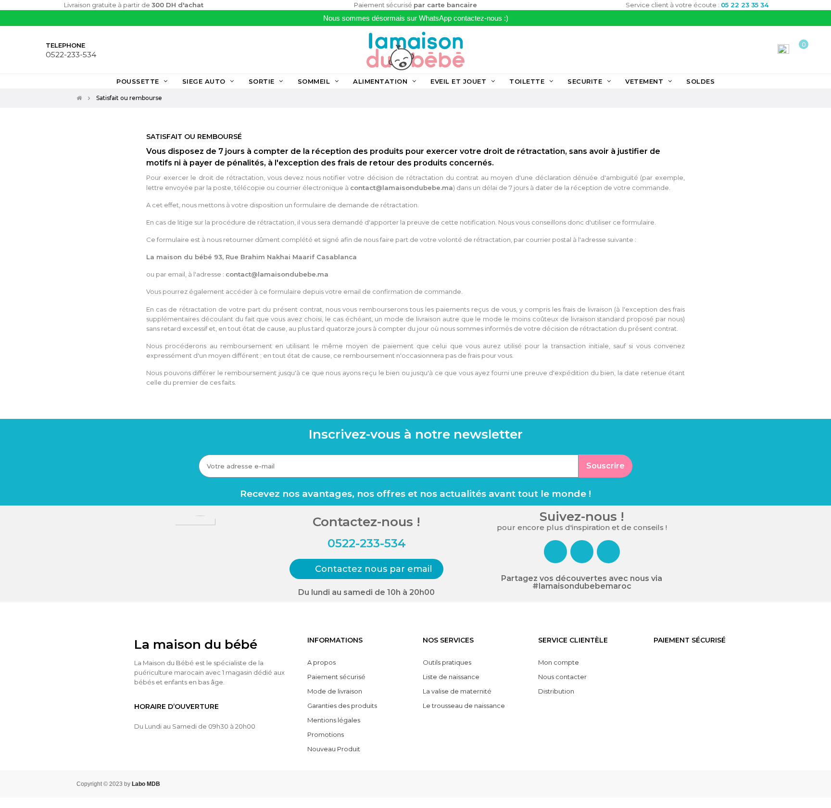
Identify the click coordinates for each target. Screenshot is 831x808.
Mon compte (558, 662)
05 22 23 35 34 (744, 5)
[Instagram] (581, 551)
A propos (321, 662)
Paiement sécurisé (336, 677)
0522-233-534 (71, 54)
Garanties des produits (342, 705)
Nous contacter (562, 677)
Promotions (325, 734)
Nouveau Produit (333, 749)
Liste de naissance (451, 677)
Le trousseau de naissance (464, 705)
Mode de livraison (334, 691)
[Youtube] (608, 551)
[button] (366, 569)
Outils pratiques (447, 662)
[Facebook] (555, 551)
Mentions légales (333, 720)
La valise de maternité (457, 691)
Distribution (556, 691)
